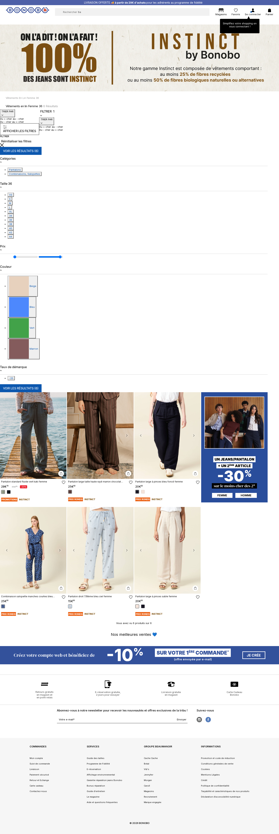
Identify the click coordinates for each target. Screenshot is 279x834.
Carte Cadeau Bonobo (234, 693)
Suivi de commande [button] (40, 763)
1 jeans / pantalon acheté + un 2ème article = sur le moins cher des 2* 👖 (143, 2)
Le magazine (93, 796)
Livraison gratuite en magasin (171, 693)
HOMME (246, 495)
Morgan (148, 780)
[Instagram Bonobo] (199, 719)
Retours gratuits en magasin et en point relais (44, 695)
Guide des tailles (95, 758)
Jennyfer (148, 774)
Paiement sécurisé (39, 774)
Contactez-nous (38, 791)
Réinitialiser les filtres (16, 141)
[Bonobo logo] (27, 11)
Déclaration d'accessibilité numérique (220, 796)
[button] (6, 435)
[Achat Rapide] (61, 473)
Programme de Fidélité (98, 763)
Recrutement (150, 796)
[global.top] (275, 702)
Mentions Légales (210, 774)
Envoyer (181, 719)
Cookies (205, 769)
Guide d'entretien (96, 791)
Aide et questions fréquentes (102, 802)
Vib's (146, 769)
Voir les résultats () (21, 151)
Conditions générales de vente (217, 763)
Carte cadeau (36, 785)
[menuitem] (64, 20)
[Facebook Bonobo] (208, 719)
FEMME (222, 495)
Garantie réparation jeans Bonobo (104, 780)
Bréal (146, 763)
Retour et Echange (39, 780)
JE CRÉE (254, 655)
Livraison (34, 769)
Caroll (147, 785)
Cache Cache (151, 758)
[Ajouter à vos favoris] (63, 482)
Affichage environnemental (101, 774)
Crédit (204, 780)
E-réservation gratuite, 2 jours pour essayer (108, 693)
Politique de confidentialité (215, 785)
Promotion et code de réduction (218, 758)
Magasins (149, 791)
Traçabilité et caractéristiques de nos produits (225, 791)
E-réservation (94, 769)
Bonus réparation (96, 785)
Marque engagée (152, 802)
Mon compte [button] (36, 758)
